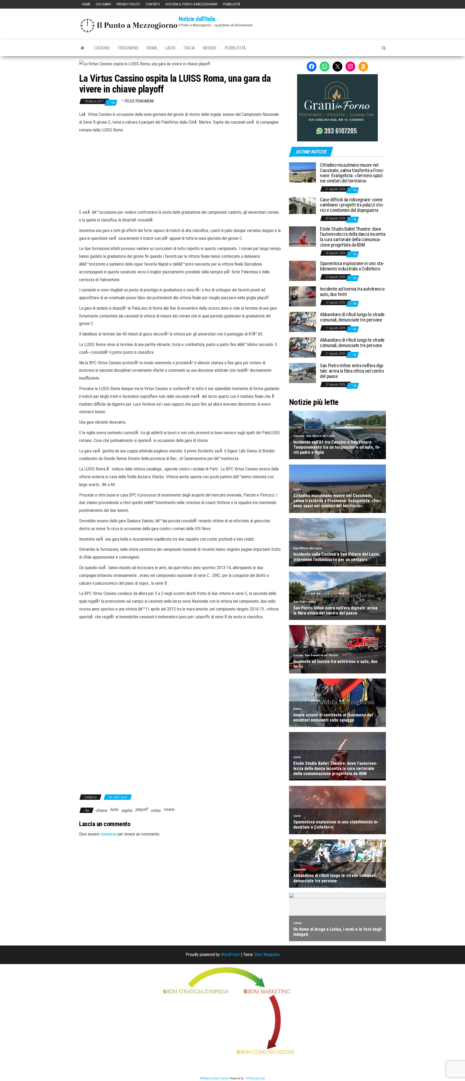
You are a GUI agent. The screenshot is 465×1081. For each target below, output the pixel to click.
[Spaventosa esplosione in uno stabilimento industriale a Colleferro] (302, 270)
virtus (155, 810)
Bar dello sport (117, 797)
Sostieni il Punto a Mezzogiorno (191, 4)
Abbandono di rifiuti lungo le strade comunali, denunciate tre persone (352, 317)
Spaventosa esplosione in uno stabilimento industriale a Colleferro (352, 266)
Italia (189, 48)
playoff (141, 809)
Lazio (170, 48)
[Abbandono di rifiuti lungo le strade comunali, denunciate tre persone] (302, 321)
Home (86, 4)
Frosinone (128, 48)
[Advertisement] (180, 170)
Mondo (209, 48)
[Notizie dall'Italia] (82, 48)
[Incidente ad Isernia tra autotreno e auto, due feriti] (302, 296)
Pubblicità (231, 4)
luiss (114, 809)
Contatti (153, 4)
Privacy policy (128, 4)
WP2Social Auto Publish (214, 1078)
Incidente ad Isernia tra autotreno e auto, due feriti (352, 291)
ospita (126, 810)
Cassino (102, 48)
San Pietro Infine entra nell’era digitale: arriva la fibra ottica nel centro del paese (352, 371)
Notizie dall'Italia (197, 19)
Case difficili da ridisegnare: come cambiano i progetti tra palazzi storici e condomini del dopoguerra (352, 205)
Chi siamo (103, 4)
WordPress (230, 954)
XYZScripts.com (255, 1078)
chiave (101, 810)
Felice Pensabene (139, 101)
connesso (108, 834)
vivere (169, 809)
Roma (151, 48)
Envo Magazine (267, 954)
